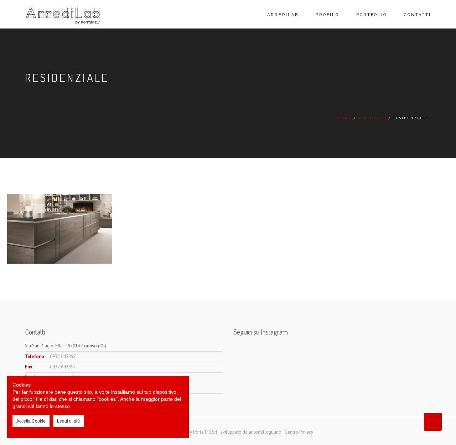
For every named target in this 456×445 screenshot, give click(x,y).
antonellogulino (265, 432)
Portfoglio (372, 118)
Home (345, 118)
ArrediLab (283, 14)
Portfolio (371, 14)
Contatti (417, 14)
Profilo (327, 14)
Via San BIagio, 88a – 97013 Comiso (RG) (65, 346)
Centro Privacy (299, 432)
